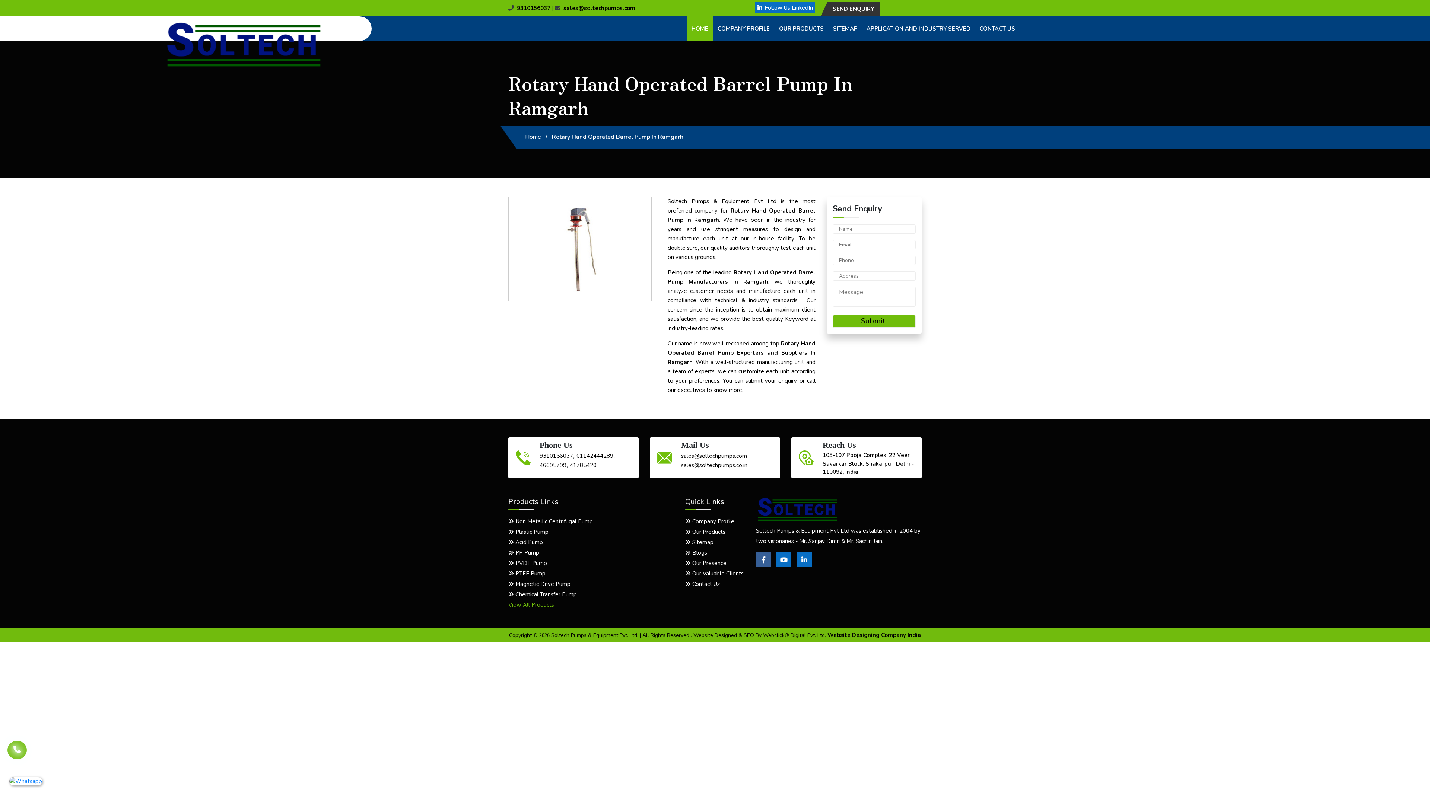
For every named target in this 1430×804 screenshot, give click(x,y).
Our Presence (709, 563)
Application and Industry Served (918, 28)
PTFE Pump (530, 573)
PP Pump (526, 552)
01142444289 (594, 456)
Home (700, 28)
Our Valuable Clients (717, 573)
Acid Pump (528, 542)
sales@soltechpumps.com (599, 8)
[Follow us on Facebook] (763, 565)
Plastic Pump (531, 532)
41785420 (583, 465)
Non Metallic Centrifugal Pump (553, 521)
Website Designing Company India (874, 635)
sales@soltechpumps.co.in (714, 465)
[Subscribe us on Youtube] (783, 565)
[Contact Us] (17, 744)
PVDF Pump (530, 563)
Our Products (801, 28)
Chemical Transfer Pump (545, 594)
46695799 (553, 465)
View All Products (531, 605)
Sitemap (845, 28)
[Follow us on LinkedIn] (804, 565)
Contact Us (997, 28)
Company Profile (744, 28)
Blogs (699, 552)
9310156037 (533, 8)
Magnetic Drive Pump (542, 584)
